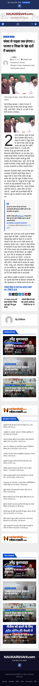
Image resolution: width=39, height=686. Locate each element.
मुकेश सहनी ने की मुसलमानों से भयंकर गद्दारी (15, 489)
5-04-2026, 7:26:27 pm (14, 619)
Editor (15, 57)
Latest (12, 36)
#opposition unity (28, 65)
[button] (32, 24)
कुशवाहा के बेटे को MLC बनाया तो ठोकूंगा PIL (18, 347)
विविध (35, 681)
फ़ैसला (22, 681)
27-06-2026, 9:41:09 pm (14, 597)
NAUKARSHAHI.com (19, 14)
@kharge (20, 216)
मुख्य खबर (4, 681)
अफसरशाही (11, 681)
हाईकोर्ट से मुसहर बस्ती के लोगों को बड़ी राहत (15, 461)
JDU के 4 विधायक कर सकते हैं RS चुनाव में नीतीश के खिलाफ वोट (19, 636)
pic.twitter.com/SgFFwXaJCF (17, 223)
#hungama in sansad (17, 62)
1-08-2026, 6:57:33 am (14, 575)
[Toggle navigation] (17, 24)
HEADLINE (6, 36)
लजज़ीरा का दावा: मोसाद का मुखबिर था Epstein (16, 453)
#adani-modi (27, 59)
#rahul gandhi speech (17, 68)
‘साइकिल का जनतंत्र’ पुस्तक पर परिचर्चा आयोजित (17, 368)
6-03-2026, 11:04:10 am (14, 640)
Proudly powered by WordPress (14, 674)
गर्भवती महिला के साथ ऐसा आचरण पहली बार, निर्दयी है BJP (28, 302)
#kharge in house (16, 65)
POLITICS (19, 343)
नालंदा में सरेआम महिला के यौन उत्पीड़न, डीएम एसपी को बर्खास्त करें (19, 389)
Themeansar (19, 676)
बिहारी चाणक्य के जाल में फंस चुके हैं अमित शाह (16, 497)
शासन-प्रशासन (29, 681)
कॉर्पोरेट (17, 681)
